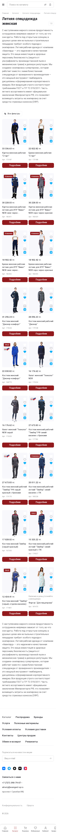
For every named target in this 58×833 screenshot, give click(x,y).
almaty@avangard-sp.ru (12, 787)
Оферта (30, 805)
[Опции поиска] (45, 4)
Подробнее (15, 165)
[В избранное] (24, 126)
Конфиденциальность (12, 805)
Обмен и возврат (11, 741)
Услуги (6, 723)
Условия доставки (35, 729)
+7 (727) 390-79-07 (11, 783)
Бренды (38, 717)
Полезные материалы (26, 723)
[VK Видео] (25, 768)
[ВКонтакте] (3, 768)
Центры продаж (27, 735)
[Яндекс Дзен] (14, 768)
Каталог (6, 717)
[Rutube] (20, 768)
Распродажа (23, 717)
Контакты (7, 735)
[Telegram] (9, 768)
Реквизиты (31, 741)
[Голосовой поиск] (51, 4)
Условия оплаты (11, 729)
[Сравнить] (24, 137)
